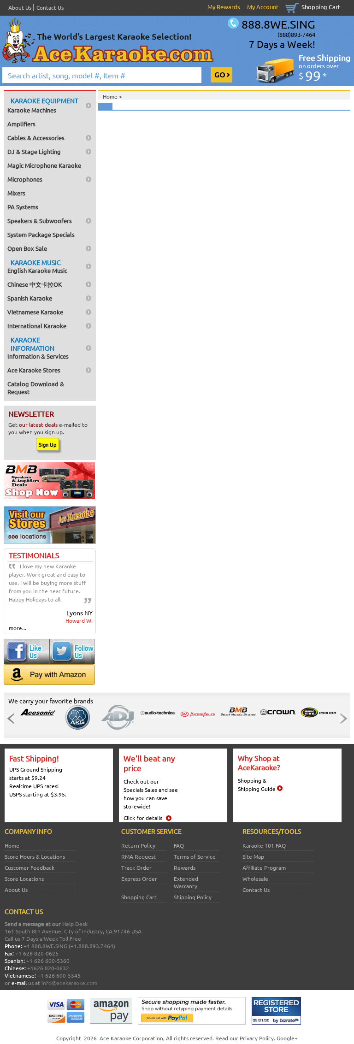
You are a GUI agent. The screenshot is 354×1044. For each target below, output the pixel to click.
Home (12, 845)
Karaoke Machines (42, 105)
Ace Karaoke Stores (33, 370)
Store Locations (24, 878)
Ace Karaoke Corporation (131, 1038)
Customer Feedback (29, 867)
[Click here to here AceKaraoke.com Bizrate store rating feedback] (276, 1022)
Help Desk (75, 923)
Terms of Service (195, 856)
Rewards (184, 867)
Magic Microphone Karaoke (44, 165)
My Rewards (223, 7)
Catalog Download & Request (35, 387)
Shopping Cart (320, 7)
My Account (262, 7)
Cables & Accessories (36, 138)
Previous (13, 718)
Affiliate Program (264, 867)
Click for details (143, 817)
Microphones (24, 179)
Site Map (253, 856)
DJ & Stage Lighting (34, 151)
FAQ (179, 845)
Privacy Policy (257, 1038)
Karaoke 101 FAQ (264, 845)
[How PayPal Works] (192, 1022)
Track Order (136, 867)
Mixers (16, 193)
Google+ (287, 1038)
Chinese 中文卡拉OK (34, 284)
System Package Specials (41, 234)
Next (340, 718)
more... (17, 627)
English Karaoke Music (37, 266)
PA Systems (22, 207)
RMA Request (138, 856)
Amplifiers (21, 124)
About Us (19, 7)
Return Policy (138, 845)
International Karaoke (36, 326)
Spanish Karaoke (29, 298)
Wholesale (255, 878)
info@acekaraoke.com (69, 982)
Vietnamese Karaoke (35, 312)
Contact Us (50, 7)
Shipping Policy (193, 897)
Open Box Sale (27, 248)
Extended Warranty (186, 882)
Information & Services (38, 348)
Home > (112, 96)
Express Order (139, 878)
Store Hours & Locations (35, 856)
